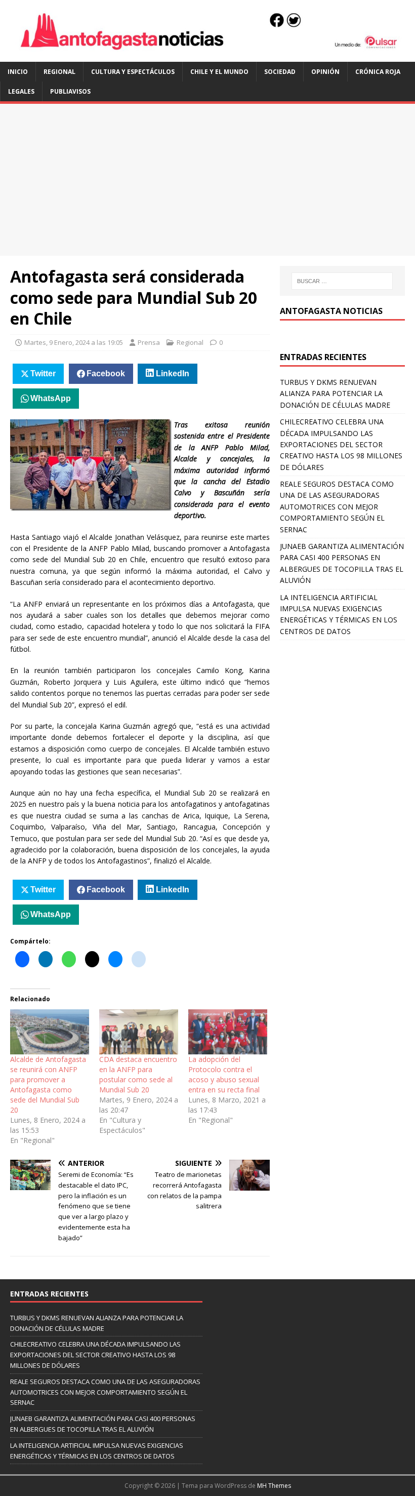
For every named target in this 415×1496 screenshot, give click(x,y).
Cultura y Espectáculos (133, 71)
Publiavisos (70, 91)
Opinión (325, 71)
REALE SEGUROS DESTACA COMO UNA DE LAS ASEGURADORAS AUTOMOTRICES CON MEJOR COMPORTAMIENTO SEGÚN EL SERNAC (337, 506)
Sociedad (280, 71)
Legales (21, 91)
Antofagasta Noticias (331, 311)
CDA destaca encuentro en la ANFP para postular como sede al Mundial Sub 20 (138, 1074)
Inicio (18, 71)
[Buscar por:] (342, 281)
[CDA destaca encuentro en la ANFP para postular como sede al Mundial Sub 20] (138, 1031)
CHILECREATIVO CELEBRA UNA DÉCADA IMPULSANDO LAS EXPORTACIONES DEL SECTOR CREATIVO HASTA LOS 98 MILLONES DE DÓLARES (341, 444)
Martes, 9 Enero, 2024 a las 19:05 (73, 342)
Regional (59, 71)
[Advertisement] (207, 180)
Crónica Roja (377, 71)
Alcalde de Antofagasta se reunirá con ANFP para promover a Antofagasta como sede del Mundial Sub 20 (48, 1084)
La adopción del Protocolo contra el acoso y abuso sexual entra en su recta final (224, 1074)
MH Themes (274, 1485)
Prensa (149, 342)
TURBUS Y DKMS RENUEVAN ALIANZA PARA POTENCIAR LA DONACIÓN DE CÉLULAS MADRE (335, 393)
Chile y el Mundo (219, 71)
